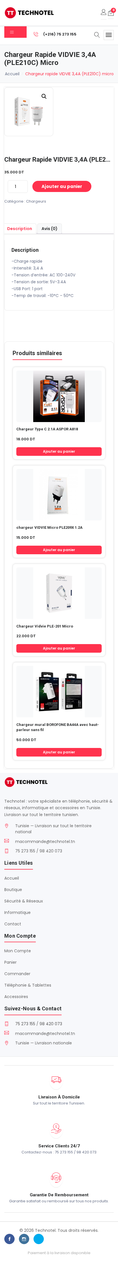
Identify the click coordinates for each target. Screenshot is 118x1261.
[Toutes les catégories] (15, 32)
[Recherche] (97, 35)
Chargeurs (36, 201)
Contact (12, 924)
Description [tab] (19, 228)
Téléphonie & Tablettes (27, 985)
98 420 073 (51, 1024)
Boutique (13, 889)
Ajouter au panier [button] (59, 451)
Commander (17, 974)
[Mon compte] (104, 12)
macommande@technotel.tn (45, 841)
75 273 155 (25, 1024)
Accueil (12, 74)
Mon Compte (17, 951)
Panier (10, 962)
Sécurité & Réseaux (23, 901)
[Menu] (109, 35)
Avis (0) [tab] (50, 228)
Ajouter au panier (62, 186)
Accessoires (16, 996)
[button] (44, 96)
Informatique (17, 912)
